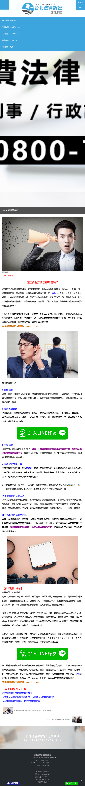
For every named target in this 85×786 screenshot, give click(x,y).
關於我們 (9, 20)
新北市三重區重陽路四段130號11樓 (44, 758)
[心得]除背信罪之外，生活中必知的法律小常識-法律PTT (33, 710)
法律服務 (11, 27)
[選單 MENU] (4, 5)
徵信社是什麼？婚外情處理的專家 (59, 719)
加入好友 (73, 783)
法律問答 (7, 47)
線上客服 (10, 40)
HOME (81, 7)
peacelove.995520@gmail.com (45, 763)
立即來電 (14, 783)
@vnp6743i (45, 765)
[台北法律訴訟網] (42, 8)
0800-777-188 (44, 760)
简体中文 (80, 2)
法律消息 (10, 34)
